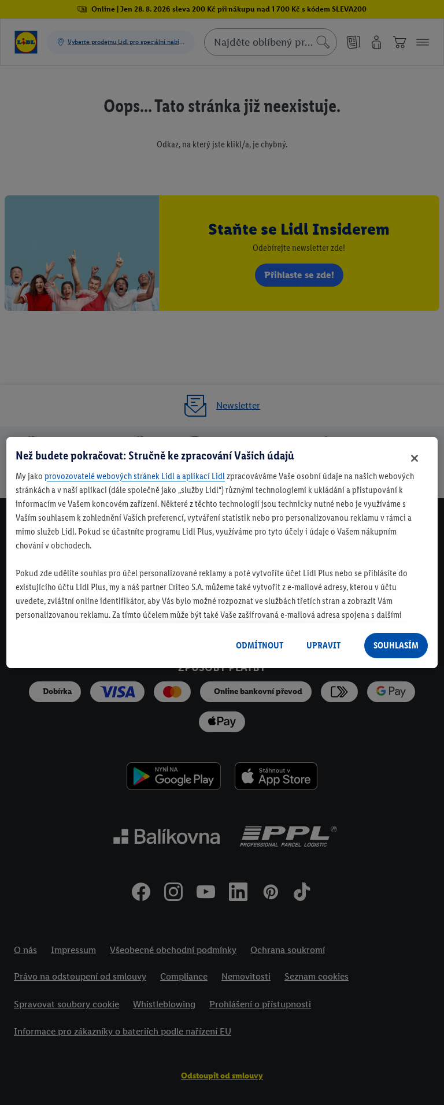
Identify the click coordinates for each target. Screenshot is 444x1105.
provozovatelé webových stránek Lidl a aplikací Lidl (135, 475)
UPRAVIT (323, 645)
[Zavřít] (414, 458)
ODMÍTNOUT (259, 645)
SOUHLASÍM (396, 645)
